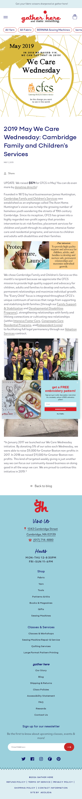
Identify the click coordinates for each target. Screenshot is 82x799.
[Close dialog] (77, 382)
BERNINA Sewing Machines (53, 30)
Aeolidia (46, 793)
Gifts (41, 609)
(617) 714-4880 (43, 540)
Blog (41, 677)
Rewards (41, 708)
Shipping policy (24, 788)
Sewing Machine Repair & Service (41, 640)
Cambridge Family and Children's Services (30, 198)
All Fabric (25, 30)
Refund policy (15, 782)
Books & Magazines (41, 603)
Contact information (53, 788)
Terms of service (39, 782)
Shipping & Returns (41, 683)
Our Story (41, 670)
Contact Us (41, 715)
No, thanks (60, 414)
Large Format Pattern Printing (41, 652)
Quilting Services (41, 646)
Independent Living (49, 325)
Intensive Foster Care (26, 321)
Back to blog (43, 486)
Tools (41, 590)
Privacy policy (63, 782)
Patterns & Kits (41, 597)
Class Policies (41, 689)
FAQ (41, 702)
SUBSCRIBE (60, 409)
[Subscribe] (69, 747)
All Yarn (9, 30)
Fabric (41, 577)
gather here (45, 777)
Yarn (41, 584)
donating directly (26, 187)
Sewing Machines (41, 616)
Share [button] (11, 173)
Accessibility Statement (41, 696)
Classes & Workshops (41, 633)
